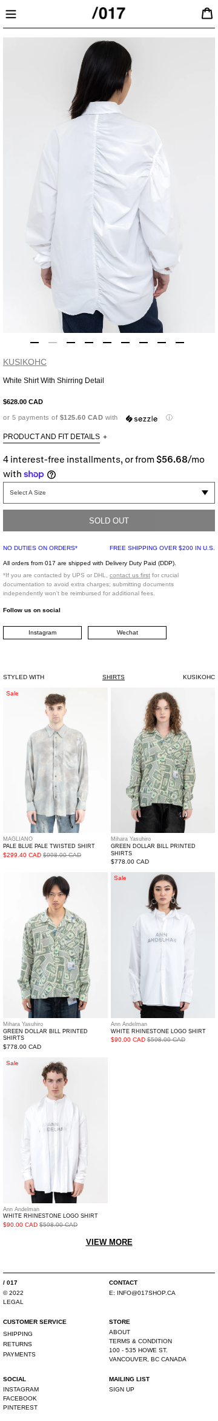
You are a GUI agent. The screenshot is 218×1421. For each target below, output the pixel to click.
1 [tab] (34, 342)
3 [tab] (71, 342)
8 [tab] (161, 342)
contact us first (130, 575)
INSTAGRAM (21, 1389)
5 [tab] (107, 342)
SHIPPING (18, 1334)
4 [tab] (89, 342)
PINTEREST (20, 1407)
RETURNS (17, 1344)
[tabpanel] (109, 185)
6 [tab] (125, 342)
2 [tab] (52, 342)
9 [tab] (180, 342)
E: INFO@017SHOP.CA (142, 1293)
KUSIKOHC (25, 362)
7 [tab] (143, 342)
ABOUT (119, 1332)
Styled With (23, 677)
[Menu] (11, 12)
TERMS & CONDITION (140, 1341)
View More (109, 1242)
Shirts (113, 677)
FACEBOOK (20, 1398)
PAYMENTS (19, 1354)
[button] (109, 417)
